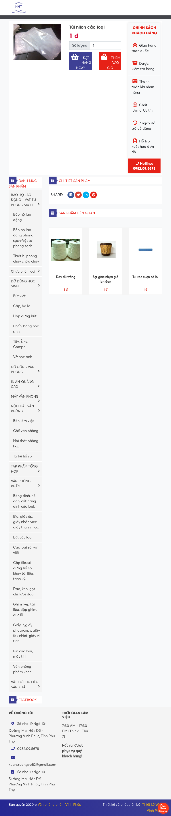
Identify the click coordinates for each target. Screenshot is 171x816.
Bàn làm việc (23, 421)
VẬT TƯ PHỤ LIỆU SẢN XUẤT (24, 684)
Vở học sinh (22, 357)
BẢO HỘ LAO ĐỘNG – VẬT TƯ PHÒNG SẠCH (23, 200)
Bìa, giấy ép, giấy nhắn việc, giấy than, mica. (26, 522)
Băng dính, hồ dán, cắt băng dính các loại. (24, 501)
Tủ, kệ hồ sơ (22, 456)
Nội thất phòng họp (25, 443)
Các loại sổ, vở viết (25, 550)
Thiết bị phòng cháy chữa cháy (26, 258)
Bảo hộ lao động (22, 217)
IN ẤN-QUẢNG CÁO (22, 384)
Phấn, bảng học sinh (26, 329)
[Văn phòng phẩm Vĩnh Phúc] (19, 7)
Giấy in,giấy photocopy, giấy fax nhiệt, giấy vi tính (26, 633)
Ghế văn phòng (25, 431)
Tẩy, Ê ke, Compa (20, 344)
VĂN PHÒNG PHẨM (21, 483)
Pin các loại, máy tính (23, 654)
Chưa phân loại (23, 271)
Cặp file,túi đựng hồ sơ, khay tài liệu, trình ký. (23, 571)
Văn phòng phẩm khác (22, 669)
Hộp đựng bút (25, 316)
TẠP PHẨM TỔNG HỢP (24, 469)
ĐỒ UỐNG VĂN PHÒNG (23, 369)
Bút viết (19, 296)
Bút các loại (23, 537)
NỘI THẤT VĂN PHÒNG (22, 408)
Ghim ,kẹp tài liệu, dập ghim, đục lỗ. (25, 609)
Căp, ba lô (21, 306)
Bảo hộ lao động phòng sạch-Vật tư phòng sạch (23, 238)
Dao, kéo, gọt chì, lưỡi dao (24, 591)
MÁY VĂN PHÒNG (24, 396)
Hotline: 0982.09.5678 (144, 166)
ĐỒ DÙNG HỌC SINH (23, 284)
